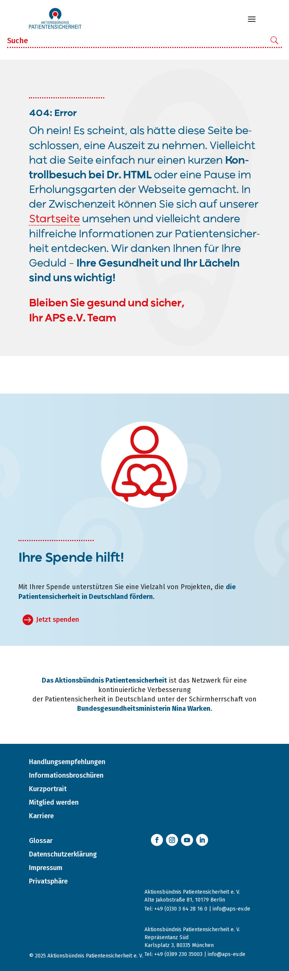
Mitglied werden (54, 802)
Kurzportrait (48, 789)
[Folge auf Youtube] (187, 840)
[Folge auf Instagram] (172, 840)
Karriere (41, 816)
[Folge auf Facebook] (157, 840)
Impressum (45, 868)
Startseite (54, 219)
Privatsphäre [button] (48, 881)
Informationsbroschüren (66, 775)
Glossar (41, 841)
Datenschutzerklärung (63, 854)
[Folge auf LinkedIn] (202, 840)
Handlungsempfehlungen (67, 762)
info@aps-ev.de (231, 909)
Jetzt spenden (57, 619)
